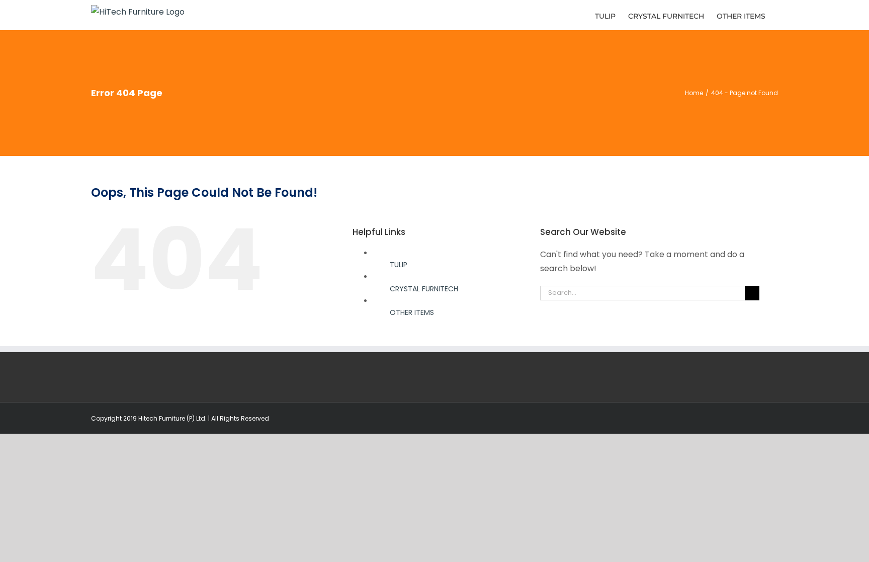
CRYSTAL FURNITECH (424, 289)
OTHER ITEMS (412, 312)
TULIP (398, 265)
